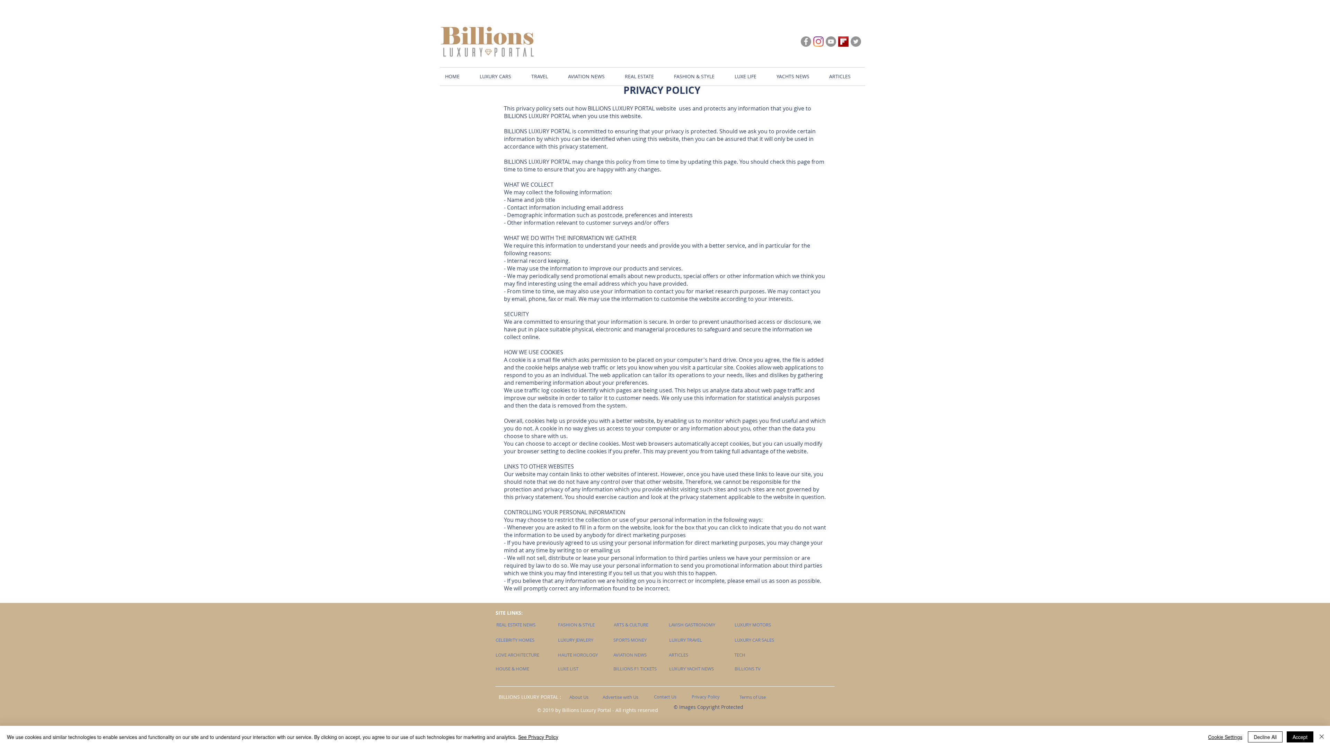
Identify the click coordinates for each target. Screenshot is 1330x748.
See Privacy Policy (538, 736)
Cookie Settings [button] (1225, 736)
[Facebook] (806, 41)
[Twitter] (856, 41)
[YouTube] (831, 41)
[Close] (1322, 736)
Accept (1300, 736)
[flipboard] (843, 41)
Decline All (1265, 736)
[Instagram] (818, 41)
